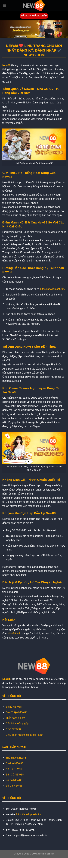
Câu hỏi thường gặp (17, 723)
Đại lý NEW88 (14, 706)
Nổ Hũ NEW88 (14, 769)
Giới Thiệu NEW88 (16, 712)
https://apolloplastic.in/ (52, 289)
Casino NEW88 (14, 763)
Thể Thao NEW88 (16, 757)
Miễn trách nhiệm (15, 718)
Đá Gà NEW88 (14, 785)
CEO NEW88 (13, 729)
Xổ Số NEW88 (14, 780)
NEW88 (6, 679)
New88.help (14, 633)
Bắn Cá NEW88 (15, 774)
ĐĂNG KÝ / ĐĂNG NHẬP (34, 16)
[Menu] (4, 5)
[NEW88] (34, 5)
